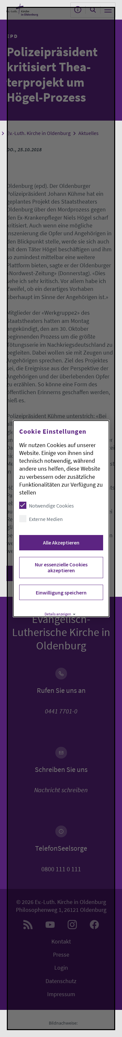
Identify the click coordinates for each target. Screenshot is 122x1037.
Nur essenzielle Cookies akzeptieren (60, 567)
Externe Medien (45, 519)
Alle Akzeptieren (61, 542)
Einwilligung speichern (60, 592)
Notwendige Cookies (51, 505)
